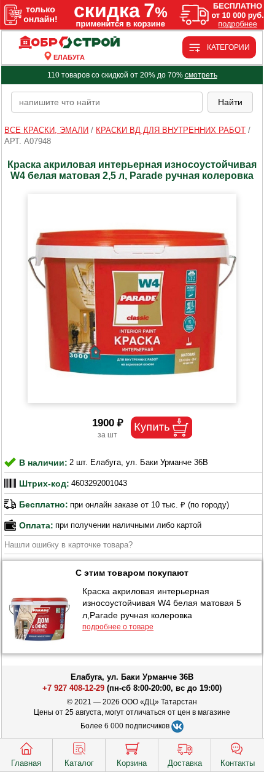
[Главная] (69, 42)
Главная (26, 763)
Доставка (185, 763)
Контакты (237, 763)
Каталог (79, 763)
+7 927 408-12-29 (73, 688)
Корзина (132, 763)
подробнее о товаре (117, 627)
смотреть (201, 75)
